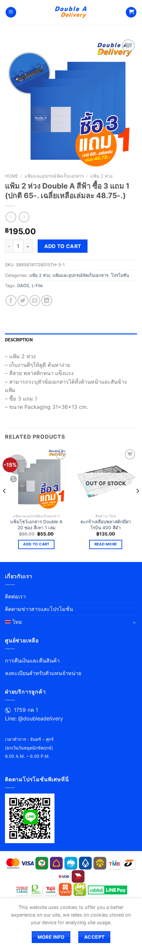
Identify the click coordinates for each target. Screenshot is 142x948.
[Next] (137, 504)
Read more (105, 544)
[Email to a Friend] (34, 300)
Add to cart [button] (36, 544)
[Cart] (131, 12)
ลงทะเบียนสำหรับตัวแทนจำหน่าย (43, 673)
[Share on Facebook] (11, 300)
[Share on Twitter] (23, 300)
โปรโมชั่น (120, 275)
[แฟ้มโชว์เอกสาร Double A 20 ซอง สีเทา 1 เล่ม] (36, 479)
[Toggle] (134, 622)
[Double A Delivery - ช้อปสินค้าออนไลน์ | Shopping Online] (71, 12)
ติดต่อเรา (15, 596)
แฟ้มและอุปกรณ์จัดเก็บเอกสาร (54, 176)
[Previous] (4, 504)
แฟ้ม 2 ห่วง (101, 176)
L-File (37, 285)
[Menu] (11, 12)
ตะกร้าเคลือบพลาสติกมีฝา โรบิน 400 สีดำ (106, 524)
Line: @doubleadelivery (34, 718)
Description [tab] (19, 340)
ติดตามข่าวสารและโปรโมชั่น (39, 609)
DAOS (23, 285)
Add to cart (62, 246)
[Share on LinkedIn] (46, 300)
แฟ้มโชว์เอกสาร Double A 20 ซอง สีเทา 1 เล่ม (36, 524)
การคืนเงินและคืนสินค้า (32, 660)
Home (11, 176)
